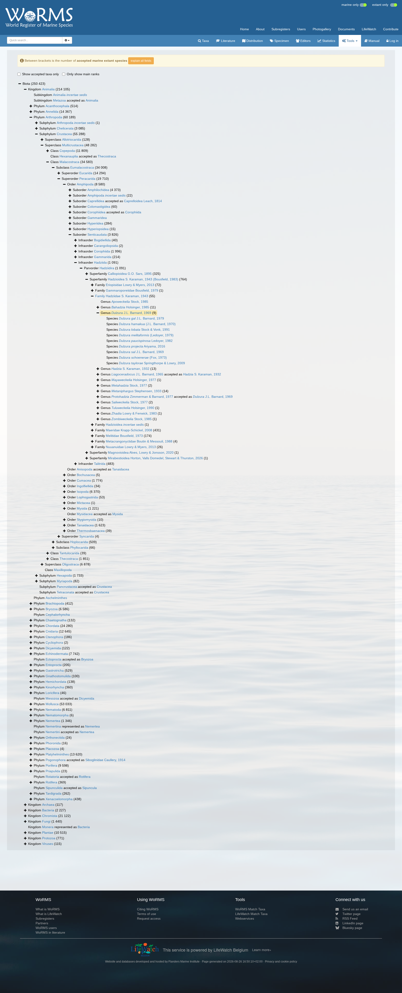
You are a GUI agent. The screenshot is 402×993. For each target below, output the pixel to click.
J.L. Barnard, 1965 (137, 374)
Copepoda (67, 151)
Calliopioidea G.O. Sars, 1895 (130, 273)
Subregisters (280, 29)
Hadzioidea (125, 424)
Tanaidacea (120, 469)
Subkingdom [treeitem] (60, 95)
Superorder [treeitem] (84, 173)
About (260, 29)
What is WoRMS (48, 909)
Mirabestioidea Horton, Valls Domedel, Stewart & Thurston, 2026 (155, 458)
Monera (48, 827)
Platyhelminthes (57, 754)
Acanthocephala (57, 106)
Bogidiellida (102, 240)
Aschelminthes (56, 598)
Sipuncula (89, 788)
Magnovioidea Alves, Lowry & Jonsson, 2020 (141, 452)
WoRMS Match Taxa (250, 909)
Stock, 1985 (129, 301)
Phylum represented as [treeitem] (67, 726)
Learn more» (261, 950)
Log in (394, 41)
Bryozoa (52, 609)
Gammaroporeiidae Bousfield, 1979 (132, 290)
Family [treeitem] (128, 285)
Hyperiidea (95, 223)
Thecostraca (107, 156)
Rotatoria (52, 777)
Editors (305, 41)
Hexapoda (64, 575)
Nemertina (53, 726)
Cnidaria (52, 631)
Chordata (52, 626)
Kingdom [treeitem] (49, 89)
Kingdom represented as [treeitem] (59, 827)
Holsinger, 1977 (133, 380)
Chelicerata (65, 128)
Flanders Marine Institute (184, 961)
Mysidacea (85, 514)
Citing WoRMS (147, 909)
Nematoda (53, 709)
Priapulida (53, 771)
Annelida (52, 111)
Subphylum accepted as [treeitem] (75, 586)
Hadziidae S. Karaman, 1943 (127, 296)
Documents (346, 29)
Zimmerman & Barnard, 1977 (142, 396)
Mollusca (52, 704)
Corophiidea (96, 212)
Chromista (49, 816)
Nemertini (53, 732)
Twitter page (351, 914)
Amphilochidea (98, 190)
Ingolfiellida (85, 486)
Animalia (48, 89)
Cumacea (84, 480)
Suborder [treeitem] (97, 190)
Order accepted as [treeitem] (98, 469)
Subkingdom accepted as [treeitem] (66, 100)
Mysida (82, 508)
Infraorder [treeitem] (98, 240)
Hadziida (100, 262)
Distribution (254, 41)
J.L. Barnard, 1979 (141, 318)
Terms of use (146, 914)
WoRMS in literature (50, 932)
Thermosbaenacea (91, 531)
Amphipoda (85, 184)
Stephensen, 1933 (136, 391)
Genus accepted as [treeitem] (161, 374)
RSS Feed (350, 918)
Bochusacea (86, 475)
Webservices (244, 918)
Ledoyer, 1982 (146, 341)
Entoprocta (54, 665)
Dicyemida (53, 648)
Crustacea (64, 134)
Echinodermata (57, 654)
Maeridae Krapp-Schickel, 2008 (129, 430)
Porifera (51, 765)
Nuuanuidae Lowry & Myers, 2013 (131, 447)
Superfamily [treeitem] (125, 273)
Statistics (328, 41)
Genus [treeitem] (124, 301)
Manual (373, 41)
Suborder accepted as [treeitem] (117, 201)
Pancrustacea (67, 586)
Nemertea (53, 721)
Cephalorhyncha (58, 614)
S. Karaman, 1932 (130, 369)
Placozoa (52, 749)
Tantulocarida (69, 553)
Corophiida (133, 212)
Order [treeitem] (86, 184)
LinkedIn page (352, 923)
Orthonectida (55, 737)
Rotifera (84, 777)
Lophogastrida (87, 497)
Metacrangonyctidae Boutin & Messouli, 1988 (139, 441)
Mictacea (83, 503)
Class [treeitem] (69, 151)
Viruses (47, 844)
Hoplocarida (79, 542)
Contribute (391, 29)
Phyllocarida (79, 547)
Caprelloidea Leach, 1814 (143, 201)
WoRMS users (46, 928)
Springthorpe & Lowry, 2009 (152, 363)
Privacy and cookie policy (281, 961)
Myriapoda (64, 581)
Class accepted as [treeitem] (83, 156)
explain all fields (141, 60)
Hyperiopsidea (98, 229)
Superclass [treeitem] (67, 139)
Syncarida (86, 536)
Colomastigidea (98, 206)
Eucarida (85, 173)
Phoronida (53, 743)
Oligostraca (70, 564)
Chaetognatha (56, 620)
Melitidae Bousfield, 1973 (124, 436)
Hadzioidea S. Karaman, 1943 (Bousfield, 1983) (143, 279)
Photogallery (322, 29)
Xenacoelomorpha (59, 799)
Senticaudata (97, 234)
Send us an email (355, 909)
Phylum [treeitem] (56, 106)
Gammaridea (97, 218)
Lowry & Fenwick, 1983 (134, 413)
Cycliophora (54, 642)
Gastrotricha (55, 670)
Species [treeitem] (135, 318)
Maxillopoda (63, 570)
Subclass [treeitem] (81, 167)
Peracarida (87, 178)
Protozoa (48, 838)
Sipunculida (54, 788)
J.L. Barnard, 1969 (131, 313)
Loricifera (52, 693)
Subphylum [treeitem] (69, 123)
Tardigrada (53, 793)
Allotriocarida (71, 139)
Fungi (46, 821)
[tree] (201, 464)
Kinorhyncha (55, 687)
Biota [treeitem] (34, 83)
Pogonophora (56, 760)
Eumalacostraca (82, 167)
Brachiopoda (55, 603)
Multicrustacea (73, 145)
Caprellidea (95, 201)
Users (301, 29)
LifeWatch (369, 29)
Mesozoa (52, 698)
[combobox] (34, 40)
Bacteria (48, 810)
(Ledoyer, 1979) (146, 335)
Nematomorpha (57, 715)
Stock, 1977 (129, 385)
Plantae (47, 832)
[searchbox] (33, 40)
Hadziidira (107, 268)
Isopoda (83, 491)
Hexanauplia (69, 156)
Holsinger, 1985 (130, 307)
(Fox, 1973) (143, 357)
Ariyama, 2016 (142, 346)
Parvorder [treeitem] (105, 268)
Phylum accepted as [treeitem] (63, 659)
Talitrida (99, 464)
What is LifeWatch (49, 914)
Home (244, 29)
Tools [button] (350, 41)
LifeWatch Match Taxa (251, 914)
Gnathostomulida (58, 676)
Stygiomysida (86, 519)
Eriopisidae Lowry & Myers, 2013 (130, 285)
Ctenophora (54, 637)
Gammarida (102, 257)
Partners (42, 923)
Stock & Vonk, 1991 (144, 329)
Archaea (48, 804)
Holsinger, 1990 (132, 408)
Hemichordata (56, 682)
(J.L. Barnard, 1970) (147, 324)
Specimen (281, 41)
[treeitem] (125, 296)
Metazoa (59, 100)
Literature (227, 41)
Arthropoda (54, 117)
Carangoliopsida (106, 246)
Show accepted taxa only (40, 74)
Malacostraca (69, 162)
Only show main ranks (83, 74)
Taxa (205, 41)
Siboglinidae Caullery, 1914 (105, 760)
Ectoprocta (53, 659)
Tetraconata (65, 592)
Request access (149, 918)
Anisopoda (84, 469)
